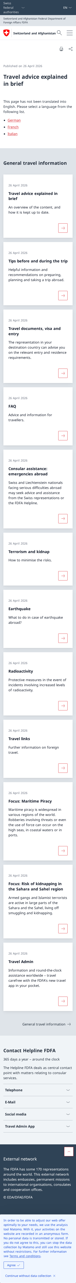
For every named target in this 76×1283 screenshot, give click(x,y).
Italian (13, 133)
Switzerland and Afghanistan (34, 33)
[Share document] (70, 49)
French (13, 127)
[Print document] (61, 49)
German (14, 120)
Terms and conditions (25, 1256)
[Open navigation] (69, 33)
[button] (68, 1151)
